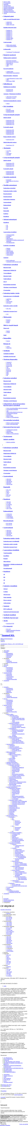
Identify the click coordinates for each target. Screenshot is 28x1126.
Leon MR (8, 154)
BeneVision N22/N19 (11, 60)
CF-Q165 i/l (9, 945)
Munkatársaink (9, 654)
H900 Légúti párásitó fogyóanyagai (14, 412)
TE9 (7, 367)
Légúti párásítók (7, 42)
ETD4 (7, 300)
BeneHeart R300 (10, 110)
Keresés (3, 648)
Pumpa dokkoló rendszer (9, 136)
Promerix (8, 319)
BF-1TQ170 (9, 524)
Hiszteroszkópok (19, 862)
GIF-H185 (8, 480)
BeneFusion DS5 (10, 139)
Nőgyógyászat (9, 251)
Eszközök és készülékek (9, 245)
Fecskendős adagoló (8, 127)
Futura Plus (8, 347)
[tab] (14, 1055)
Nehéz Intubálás (10, 252)
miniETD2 (8, 299)
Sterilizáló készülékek (8, 353)
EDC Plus (8, 308)
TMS (7, 79)
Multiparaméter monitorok (10, 57)
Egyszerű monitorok (8, 68)
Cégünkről (5, 687)
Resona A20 (9, 366)
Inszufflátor (8, 236)
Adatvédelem (6, 1074)
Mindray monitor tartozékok (12, 422)
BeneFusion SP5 (10, 130)
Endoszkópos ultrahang (9, 199)
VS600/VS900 (9, 71)
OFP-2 (7, 492)
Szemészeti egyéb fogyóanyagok (13, 261)
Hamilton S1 (9, 30)
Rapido (8, 322)
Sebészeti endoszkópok (8, 8)
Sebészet (8, 248)
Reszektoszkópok (19, 852)
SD (7, 228)
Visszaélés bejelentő (7, 1082)
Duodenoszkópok (7, 196)
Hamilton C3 (9, 34)
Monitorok (17, 820)
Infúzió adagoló (7, 117)
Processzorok (18, 822)
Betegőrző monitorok (9, 55)
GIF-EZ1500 (9, 484)
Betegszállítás (7, 338)
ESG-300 (8, 495)
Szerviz (5, 698)
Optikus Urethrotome (20, 850)
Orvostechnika (9, 669)
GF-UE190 (8, 934)
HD (7, 226)
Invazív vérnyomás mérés (12, 424)
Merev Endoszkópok (19, 871)
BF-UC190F (9, 932)
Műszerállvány (9, 238)
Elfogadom (2, 1125)
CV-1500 (8, 503)
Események (9, 661)
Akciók (5, 13)
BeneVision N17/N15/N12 (12, 62)
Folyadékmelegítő (10, 242)
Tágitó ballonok (7, 278)
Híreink (8, 659)
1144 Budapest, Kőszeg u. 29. (7, 644)
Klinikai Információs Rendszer (13, 630)
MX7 (7, 372)
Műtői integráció (10, 631)
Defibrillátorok (7, 84)
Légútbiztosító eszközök (11, 413)
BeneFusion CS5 (10, 145)
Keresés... (3, 645)
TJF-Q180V (9, 922)
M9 (7, 375)
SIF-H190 (8, 483)
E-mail (21, 644)
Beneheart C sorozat (11, 98)
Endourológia (18, 853)
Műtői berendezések (8, 9)
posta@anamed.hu (18, 1094)
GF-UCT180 (9, 930)
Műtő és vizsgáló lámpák (10, 325)
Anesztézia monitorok (9, 177)
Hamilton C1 (9, 33)
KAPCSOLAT (6, 1079)
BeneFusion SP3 (10, 134)
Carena (8, 346)
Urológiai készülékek (20, 856)
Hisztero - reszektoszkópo (21, 863)
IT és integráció (6, 3)
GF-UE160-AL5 (10, 931)
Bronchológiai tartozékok (9, 284)
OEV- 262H (9, 508)
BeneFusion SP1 (10, 132)
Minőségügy (9, 656)
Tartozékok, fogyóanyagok (9, 12)
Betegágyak (6, 344)
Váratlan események (8, 1075)
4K (7, 229)
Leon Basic (8, 153)
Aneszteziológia (7, 5)
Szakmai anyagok (7, 705)
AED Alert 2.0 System (11, 96)
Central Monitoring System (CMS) (14, 78)
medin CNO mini (10, 24)
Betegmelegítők (12, 784)
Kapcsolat (8, 657)
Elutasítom (7, 1125)
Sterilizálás (5, 4)
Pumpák (8, 237)
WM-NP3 (8, 502)
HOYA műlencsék (10, 260)
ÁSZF (4, 1077)
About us (3, 641)
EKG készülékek (8, 106)
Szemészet (5, 257)
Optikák (17, 824)
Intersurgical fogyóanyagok (11, 427)
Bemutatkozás (9, 653)
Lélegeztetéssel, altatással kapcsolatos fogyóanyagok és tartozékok (14, 404)
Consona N (8, 362)
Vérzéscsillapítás (7, 273)
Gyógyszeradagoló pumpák (11, 114)
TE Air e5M (9, 364)
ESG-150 (8, 489)
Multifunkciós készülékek (9, 86)
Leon (7, 152)
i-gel (7, 410)
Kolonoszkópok (7, 205)
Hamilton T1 (9, 36)
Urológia (8, 249)
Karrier (5, 1081)
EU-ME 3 (8, 929)
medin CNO (9, 23)
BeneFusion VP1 (10, 123)
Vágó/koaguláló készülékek (18, 875)
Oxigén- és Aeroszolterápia (12, 417)
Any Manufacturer (7, 1057)
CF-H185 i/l (9, 515)
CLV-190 (8, 507)
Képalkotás (6, 216)
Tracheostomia (7, 436)
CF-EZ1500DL (9, 518)
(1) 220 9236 (17, 644)
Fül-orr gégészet (10, 253)
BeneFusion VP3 (10, 124)
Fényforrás (17, 823)
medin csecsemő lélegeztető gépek (11, 19)
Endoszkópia (9, 670)
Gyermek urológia (19, 854)
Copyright (3, 1097)
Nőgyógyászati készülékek (21, 865)
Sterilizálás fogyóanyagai (9, 356)
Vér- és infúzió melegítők (15, 785)
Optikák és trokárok (19, 882)
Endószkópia (9, 678)
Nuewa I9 (8, 371)
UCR (7, 493)
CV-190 (8, 505)
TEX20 (8, 368)
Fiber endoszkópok (19, 869)
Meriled (8, 331)
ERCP (5, 281)
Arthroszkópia (9, 254)
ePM (7, 65)
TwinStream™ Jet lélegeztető (13, 52)
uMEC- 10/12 (9, 64)
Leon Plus (8, 150)
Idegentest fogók (7, 276)
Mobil (4, 335)
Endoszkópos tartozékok (9, 188)
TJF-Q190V (9, 925)
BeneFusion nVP (10, 121)
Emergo (8, 341)
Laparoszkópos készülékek (10, 232)
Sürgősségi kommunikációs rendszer (12, 100)
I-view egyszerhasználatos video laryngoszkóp (16, 408)
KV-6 (7, 491)
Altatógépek (7, 148)
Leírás (4, 986)
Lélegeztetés (9, 674)
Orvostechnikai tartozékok (11, 420)
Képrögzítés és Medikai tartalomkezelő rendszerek (18, 839)
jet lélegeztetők (7, 49)
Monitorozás (9, 675)
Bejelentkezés (9, 638)
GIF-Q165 (8, 936)
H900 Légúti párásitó (11, 45)
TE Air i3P (8, 363)
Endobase (5, 213)
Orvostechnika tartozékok (12, 409)
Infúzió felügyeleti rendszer (10, 142)
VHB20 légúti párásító (11, 46)
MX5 (7, 374)
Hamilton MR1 (9, 38)
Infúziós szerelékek (8, 439)
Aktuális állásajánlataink (11, 662)
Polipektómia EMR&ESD (9, 270)
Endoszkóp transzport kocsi (10, 311)
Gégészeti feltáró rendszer (21, 872)
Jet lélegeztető (12, 761)
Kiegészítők (6, 210)
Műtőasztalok (7, 317)
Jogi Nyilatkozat (7, 1078)
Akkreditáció (9, 671)
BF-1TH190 (9, 523)
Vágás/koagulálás (10, 234)
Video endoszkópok (19, 867)
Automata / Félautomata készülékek (12, 93)
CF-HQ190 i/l (9, 516)
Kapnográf (8, 179)
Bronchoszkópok (7, 193)
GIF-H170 (8, 479)
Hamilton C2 (9, 35)
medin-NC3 (9, 22)
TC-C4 (8, 496)
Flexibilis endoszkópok (8, 7)
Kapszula (5, 208)
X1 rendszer (9, 504)
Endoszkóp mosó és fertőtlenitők (11, 296)
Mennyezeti (6, 328)
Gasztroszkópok (7, 202)
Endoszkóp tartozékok (10, 378)
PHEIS (8, 103)
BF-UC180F (9, 927)
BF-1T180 (8, 920)
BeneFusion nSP (10, 131)
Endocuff (8, 913)
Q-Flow (8, 332)
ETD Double (9, 301)
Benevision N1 (9, 63)
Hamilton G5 (9, 31)
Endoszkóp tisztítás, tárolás (10, 191)
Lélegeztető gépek (8, 16)
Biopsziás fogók (7, 267)
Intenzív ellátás (6, 1)
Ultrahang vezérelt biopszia (10, 287)
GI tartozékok (6, 290)
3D (7, 225)
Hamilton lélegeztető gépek (9, 27)
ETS (7, 314)
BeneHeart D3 (9, 91)
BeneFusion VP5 (10, 120)
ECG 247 (8, 109)
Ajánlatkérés (6, 893)
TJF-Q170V (9, 923)
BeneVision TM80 (10, 81)
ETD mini (8, 303)
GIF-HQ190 (9, 481)
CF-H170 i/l (9, 514)
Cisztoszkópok (18, 849)
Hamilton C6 (9, 39)
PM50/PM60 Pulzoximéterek (13, 72)
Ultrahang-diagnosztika (8, 10)
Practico (8, 321)
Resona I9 (8, 370)
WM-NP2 (8, 958)
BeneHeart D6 (9, 89)
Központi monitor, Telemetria (10, 75)
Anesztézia (8, 414)
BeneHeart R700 (10, 111)
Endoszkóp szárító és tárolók (10, 305)
